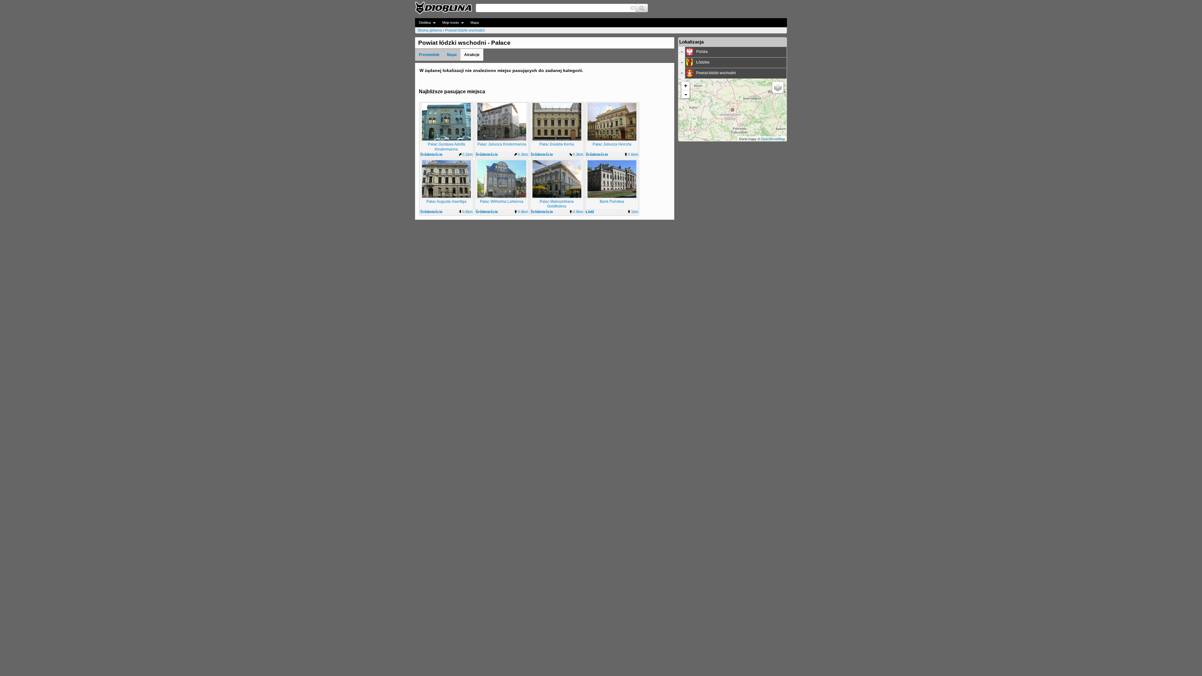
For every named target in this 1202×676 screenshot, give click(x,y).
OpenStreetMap (773, 138)
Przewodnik (429, 55)
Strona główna (429, 30)
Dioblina (423, 23)
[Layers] (777, 87)
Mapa (474, 22)
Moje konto (449, 23)
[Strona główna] (443, 7)
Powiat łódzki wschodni (465, 30)
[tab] (732, 52)
